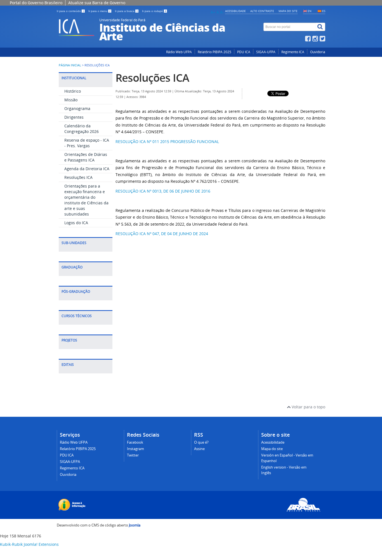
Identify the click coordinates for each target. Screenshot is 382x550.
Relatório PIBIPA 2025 (214, 52)
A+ (213, 12)
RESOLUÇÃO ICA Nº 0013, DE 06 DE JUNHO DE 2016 (162, 191)
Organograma (77, 108)
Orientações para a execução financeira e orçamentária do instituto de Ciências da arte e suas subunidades (86, 200)
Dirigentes (74, 117)
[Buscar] (320, 27)
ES (323, 11)
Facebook (135, 442)
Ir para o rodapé (154, 11)
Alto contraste (262, 11)
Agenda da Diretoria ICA (86, 168)
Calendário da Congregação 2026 (81, 128)
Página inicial (70, 65)
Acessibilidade (235, 11)
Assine (199, 448)
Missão (70, 99)
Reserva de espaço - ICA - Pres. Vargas (86, 142)
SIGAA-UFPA (265, 52)
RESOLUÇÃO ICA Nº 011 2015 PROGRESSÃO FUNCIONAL (167, 141)
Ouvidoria (317, 52)
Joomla (134, 525)
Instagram (135, 448)
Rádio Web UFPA (179, 52)
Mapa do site (288, 11)
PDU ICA (243, 52)
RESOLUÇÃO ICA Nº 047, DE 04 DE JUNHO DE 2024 (161, 233)
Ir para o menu (99, 11)
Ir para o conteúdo (70, 11)
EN (310, 11)
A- (222, 12)
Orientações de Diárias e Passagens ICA (85, 157)
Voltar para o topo (308, 406)
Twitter (133, 455)
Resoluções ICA (78, 177)
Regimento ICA (292, 52)
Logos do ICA (76, 222)
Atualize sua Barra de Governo (96, 2)
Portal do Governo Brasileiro (36, 2)
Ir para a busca (126, 11)
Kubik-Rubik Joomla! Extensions (29, 544)
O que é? (201, 442)
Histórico (72, 91)
